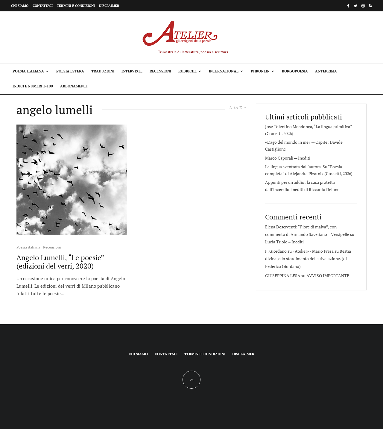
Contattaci (43, 6)
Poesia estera (70, 71)
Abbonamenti (73, 86)
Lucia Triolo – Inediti (284, 242)
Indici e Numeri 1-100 (33, 86)
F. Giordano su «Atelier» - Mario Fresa (299, 251)
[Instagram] (363, 6)
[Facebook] (348, 6)
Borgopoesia (295, 71)
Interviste (131, 71)
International (223, 71)
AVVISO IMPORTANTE (327, 275)
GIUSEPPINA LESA (282, 275)
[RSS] (370, 6)
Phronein (260, 71)
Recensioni (160, 71)
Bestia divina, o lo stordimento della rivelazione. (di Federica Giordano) (308, 258)
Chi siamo (19, 6)
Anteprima (326, 71)
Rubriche (187, 71)
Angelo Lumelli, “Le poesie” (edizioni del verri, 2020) (60, 262)
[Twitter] (355, 6)
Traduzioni (102, 71)
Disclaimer (109, 6)
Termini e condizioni (76, 6)
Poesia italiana (28, 71)
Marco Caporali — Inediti (287, 158)
